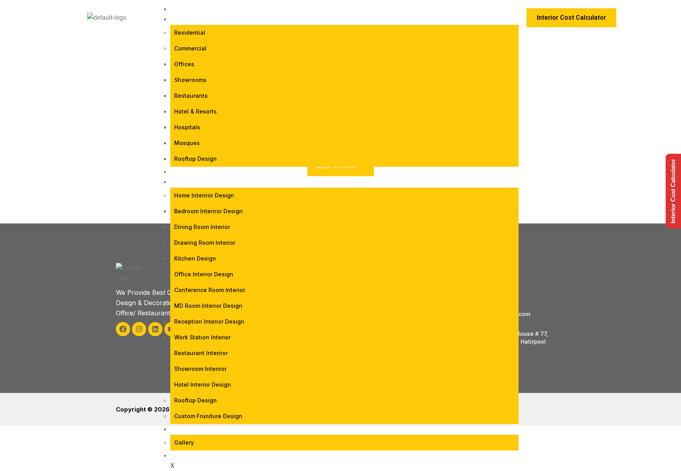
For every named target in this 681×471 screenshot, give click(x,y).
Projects (192, 19)
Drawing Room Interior (204, 242)
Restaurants (191, 95)
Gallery (184, 442)
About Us (192, 429)
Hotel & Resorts (195, 111)
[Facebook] (123, 329)
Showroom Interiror (200, 368)
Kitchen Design (195, 258)
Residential (189, 32)
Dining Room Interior (202, 226)
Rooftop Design (195, 158)
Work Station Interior (202, 337)
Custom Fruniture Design (208, 416)
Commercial (190, 48)
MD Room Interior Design (208, 305)
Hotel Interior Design (202, 384)
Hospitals (187, 127)
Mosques (187, 143)
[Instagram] (139, 329)
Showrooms (190, 79)
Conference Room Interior (209, 290)
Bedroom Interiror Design (208, 211)
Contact (191, 455)
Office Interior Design (203, 274)
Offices (184, 64)
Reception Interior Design (209, 321)
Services (190, 182)
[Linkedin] (155, 329)
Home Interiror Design (204, 195)
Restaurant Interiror (201, 353)
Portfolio (193, 171)
